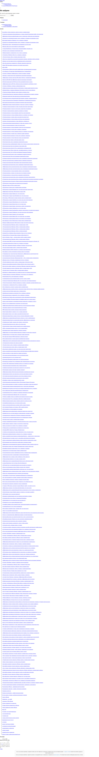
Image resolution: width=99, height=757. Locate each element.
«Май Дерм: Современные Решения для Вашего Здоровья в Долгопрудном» (17, 245)
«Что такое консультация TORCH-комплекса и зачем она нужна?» (15, 336)
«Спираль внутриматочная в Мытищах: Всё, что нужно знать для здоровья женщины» (19, 280)
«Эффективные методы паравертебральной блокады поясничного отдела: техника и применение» (21, 489)
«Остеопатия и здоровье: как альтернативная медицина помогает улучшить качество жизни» (20, 545)
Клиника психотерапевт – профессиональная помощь (12, 692)
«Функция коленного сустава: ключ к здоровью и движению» (14, 129)
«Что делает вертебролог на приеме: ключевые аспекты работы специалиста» (17, 477)
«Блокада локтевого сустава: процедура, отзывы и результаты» (14, 353)
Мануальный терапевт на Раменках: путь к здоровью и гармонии (15, 40)
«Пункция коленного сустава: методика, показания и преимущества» (15, 175)
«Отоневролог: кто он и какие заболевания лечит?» (12, 502)
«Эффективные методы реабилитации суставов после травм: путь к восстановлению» (19, 616)
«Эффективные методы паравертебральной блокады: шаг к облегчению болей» (17, 460)
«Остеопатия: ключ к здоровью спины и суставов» (12, 525)
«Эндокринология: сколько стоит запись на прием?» (12, 342)
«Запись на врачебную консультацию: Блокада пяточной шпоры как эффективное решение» (20, 351)
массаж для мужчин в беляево (8, 724)
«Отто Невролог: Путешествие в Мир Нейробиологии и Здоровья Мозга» (16, 71)
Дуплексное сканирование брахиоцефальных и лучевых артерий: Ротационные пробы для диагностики (22, 34)
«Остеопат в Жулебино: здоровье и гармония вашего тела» (13, 533)
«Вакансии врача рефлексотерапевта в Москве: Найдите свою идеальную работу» (18, 264)
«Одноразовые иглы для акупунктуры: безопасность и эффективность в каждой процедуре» (20, 253)
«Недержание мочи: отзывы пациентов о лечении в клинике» (14, 330)
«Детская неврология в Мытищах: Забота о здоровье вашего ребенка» (16, 226)
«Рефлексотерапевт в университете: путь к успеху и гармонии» (14, 52)
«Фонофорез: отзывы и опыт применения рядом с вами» (13, 380)
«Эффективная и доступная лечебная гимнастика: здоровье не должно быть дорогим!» (19, 332)
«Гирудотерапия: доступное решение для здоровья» (12, 409)
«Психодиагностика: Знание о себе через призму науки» (13, 139)
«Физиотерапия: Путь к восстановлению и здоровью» (12, 276)
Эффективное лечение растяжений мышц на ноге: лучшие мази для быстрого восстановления (20, 36)
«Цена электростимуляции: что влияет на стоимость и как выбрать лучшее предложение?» (20, 384)
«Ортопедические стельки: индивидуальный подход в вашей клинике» (16, 326)
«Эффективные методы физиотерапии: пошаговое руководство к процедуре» (17, 411)
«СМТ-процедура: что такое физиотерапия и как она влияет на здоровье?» (16, 465)
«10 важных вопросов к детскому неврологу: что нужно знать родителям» (16, 647)
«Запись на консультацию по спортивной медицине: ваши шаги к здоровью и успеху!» (19, 301)
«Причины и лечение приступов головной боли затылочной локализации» (17, 75)
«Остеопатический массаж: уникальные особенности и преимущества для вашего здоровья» (20, 94)
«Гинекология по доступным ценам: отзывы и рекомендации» (14, 450)
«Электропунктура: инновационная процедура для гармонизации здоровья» (17, 417)
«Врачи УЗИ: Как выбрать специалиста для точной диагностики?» (15, 65)
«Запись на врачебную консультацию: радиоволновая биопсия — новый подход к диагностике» (21, 436)
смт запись (4, 721)
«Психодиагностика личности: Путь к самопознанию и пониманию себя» (16, 148)
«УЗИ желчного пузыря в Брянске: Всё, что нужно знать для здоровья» (16, 216)
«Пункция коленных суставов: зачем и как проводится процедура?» (15, 117)
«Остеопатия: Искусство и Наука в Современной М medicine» (14, 498)
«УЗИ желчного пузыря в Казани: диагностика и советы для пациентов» (16, 206)
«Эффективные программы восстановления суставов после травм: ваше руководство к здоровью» (21, 614)
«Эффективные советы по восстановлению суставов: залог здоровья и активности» (18, 554)
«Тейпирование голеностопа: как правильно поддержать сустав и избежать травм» (18, 620)
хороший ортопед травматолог (8, 732)
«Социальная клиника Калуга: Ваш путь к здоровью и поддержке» (15, 243)
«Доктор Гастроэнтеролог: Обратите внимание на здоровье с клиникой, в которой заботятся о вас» (21, 282)
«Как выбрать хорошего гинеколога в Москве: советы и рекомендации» (16, 663)
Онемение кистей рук (6, 690)
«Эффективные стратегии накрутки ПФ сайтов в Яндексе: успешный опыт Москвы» (19, 77)
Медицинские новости (6, 3)
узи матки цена (5, 715)
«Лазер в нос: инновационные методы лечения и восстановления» (15, 473)
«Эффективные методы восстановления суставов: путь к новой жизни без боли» (18, 550)
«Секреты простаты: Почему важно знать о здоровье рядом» (14, 291)
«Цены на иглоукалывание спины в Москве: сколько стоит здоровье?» (16, 467)
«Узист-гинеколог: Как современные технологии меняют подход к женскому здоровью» (19, 655)
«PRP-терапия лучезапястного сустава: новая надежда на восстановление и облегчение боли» (20, 624)
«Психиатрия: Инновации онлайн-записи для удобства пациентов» (15, 359)
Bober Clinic (2, 0)
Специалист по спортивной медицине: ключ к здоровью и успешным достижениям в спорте (20, 38)
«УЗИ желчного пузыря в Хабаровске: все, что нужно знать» (14, 208)
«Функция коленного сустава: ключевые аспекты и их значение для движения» (17, 131)
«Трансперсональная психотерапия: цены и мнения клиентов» (14, 365)
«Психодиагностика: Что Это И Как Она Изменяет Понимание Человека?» (17, 152)
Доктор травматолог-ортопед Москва (9, 707)
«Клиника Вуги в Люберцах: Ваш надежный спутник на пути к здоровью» (17, 233)
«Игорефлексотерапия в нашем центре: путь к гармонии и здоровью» (16, 448)
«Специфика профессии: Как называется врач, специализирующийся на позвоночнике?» (19, 504)
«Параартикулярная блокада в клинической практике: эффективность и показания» (18, 320)
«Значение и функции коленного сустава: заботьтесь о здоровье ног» (15, 121)
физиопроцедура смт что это (7, 719)
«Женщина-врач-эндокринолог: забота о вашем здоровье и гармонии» (16, 574)
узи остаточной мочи (6, 713)
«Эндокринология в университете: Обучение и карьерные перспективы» (16, 415)
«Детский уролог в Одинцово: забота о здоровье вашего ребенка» (15, 270)
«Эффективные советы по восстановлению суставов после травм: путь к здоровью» (18, 608)
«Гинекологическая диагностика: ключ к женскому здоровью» (14, 521)
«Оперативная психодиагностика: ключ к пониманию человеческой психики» (17, 164)
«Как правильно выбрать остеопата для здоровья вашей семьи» (14, 558)
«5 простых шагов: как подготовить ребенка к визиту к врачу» (14, 651)
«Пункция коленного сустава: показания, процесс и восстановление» (16, 170)
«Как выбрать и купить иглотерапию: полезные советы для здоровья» (16, 251)
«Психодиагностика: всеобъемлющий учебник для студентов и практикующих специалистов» (20, 143)
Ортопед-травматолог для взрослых (9, 703)
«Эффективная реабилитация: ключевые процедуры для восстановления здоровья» (18, 305)
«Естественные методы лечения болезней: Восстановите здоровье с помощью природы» (19, 98)
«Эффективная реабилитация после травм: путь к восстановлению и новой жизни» (18, 541)
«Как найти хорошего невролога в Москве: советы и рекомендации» (15, 566)
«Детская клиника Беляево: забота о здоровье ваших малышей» (14, 247)
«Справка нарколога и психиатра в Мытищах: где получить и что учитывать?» (17, 274)
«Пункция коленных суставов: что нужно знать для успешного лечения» (16, 172)
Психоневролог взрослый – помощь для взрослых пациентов (14, 688)
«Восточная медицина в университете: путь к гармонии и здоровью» (15, 295)
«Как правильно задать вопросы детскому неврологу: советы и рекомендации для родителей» (20, 637)
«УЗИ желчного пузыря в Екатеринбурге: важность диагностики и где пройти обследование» (20, 210)
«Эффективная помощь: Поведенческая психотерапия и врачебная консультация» (18, 371)
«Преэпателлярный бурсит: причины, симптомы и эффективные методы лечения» (18, 579)
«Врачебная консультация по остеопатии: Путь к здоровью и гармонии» (16, 293)
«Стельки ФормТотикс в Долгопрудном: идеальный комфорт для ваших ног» (17, 48)
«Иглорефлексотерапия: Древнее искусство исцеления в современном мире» (17, 518)
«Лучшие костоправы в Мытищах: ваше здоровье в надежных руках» (15, 92)
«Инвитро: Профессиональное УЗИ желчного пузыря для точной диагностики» (18, 222)
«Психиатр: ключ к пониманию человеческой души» (12, 50)
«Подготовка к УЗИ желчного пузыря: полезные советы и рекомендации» (16, 197)
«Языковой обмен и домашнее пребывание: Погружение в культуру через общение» (18, 90)
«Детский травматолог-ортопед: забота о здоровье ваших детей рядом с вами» (17, 262)
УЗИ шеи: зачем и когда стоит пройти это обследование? (13, 46)
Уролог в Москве (5, 697)
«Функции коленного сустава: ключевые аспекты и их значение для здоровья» (17, 114)
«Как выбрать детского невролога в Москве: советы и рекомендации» (16, 674)
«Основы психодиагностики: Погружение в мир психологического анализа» (17, 162)
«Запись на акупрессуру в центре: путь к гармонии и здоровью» (14, 425)
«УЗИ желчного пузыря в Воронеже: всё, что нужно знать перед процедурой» (17, 189)
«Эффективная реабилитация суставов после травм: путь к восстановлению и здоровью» (19, 618)
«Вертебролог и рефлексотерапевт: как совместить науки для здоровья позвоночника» (19, 272)
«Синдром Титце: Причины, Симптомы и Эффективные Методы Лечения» (17, 576)
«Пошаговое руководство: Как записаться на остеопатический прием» (16, 96)
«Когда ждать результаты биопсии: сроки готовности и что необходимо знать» (17, 481)
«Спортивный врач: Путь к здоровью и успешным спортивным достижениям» (17, 392)
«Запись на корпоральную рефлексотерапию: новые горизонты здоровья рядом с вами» (19, 440)
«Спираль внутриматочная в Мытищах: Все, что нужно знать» (14, 394)
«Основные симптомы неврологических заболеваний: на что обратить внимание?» (18, 639)
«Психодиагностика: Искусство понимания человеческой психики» (15, 156)
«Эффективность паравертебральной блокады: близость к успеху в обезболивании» (18, 317)
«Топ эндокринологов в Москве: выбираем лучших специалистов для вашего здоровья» (19, 593)
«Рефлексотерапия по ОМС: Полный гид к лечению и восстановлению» (16, 249)
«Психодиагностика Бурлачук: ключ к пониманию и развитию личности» (16, 154)
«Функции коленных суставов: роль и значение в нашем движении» (15, 133)
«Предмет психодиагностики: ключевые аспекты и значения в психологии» (17, 160)
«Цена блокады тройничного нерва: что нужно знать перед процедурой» (16, 349)
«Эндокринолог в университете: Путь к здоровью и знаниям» (14, 284)
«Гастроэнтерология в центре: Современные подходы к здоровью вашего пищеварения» (19, 452)
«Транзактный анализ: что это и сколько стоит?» (11, 357)
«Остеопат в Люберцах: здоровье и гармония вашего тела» (13, 85)
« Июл (1, 748)
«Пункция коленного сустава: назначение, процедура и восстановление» (16, 127)
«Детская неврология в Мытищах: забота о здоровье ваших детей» (15, 224)
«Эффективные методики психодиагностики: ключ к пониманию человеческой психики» (20, 168)
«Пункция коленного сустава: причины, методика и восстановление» (16, 119)
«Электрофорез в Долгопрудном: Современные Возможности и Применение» (17, 475)
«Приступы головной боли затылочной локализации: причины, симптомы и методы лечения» (20, 59)
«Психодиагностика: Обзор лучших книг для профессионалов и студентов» (17, 150)
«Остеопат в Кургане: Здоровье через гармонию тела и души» (14, 570)
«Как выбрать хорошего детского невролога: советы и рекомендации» (16, 666)
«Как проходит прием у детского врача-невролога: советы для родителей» (16, 657)
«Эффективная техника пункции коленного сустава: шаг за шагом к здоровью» (17, 104)
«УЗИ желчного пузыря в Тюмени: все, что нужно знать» (13, 193)
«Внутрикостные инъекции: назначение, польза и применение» (14, 483)
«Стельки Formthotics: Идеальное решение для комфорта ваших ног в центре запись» (19, 299)
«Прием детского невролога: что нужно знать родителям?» (13, 661)
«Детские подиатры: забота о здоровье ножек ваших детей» (14, 56)
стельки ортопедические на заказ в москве (10, 717)
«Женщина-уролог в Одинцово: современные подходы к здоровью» (15, 259)
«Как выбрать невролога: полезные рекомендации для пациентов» (15, 641)
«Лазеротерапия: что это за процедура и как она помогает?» (14, 500)
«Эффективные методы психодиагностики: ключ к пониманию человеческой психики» (19, 166)
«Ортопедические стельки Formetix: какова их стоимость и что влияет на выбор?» (18, 492)
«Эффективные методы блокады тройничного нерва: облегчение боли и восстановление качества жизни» (23, 512)
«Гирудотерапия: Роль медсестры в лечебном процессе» (13, 255)
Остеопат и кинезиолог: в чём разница (9, 5)
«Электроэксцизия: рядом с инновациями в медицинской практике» (15, 454)
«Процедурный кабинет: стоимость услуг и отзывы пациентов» (14, 311)
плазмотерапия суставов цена (8, 728)
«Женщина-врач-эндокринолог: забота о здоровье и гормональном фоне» (16, 568)
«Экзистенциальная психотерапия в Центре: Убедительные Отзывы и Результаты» (18, 382)
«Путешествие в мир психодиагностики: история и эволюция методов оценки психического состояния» (22, 179)
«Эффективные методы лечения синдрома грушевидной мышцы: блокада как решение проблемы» (21, 560)
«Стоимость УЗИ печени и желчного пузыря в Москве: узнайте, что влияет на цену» (19, 485)
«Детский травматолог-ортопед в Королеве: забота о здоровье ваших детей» (17, 268)
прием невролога (57, 754)
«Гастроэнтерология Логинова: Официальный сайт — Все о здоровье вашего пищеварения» (20, 257)
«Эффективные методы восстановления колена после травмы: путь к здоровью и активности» (20, 632)
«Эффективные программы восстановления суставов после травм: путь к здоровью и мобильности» (22, 612)
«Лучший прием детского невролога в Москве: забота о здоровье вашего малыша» (18, 659)
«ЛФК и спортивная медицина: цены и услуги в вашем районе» (14, 328)
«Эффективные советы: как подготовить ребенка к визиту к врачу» (15, 645)
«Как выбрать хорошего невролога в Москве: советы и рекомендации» (16, 537)
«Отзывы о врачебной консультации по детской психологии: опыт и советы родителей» (19, 421)
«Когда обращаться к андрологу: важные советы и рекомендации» (15, 286)
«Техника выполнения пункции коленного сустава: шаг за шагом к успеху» (17, 123)
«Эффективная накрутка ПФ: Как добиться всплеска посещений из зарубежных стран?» (19, 83)
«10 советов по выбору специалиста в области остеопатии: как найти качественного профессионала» (22, 527)
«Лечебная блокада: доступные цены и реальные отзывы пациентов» (15, 334)
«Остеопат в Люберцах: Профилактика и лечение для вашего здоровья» (16, 73)
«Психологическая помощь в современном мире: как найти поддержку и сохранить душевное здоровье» (22, 682)
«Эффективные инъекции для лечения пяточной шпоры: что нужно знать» (17, 487)
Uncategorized (5, 19)
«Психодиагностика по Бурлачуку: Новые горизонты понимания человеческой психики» (19, 181)
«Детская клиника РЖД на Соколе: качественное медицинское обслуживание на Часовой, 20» (20, 241)
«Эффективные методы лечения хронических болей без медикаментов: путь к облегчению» (20, 556)
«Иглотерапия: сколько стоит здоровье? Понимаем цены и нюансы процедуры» (18, 446)
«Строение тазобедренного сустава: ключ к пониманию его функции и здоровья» (18, 628)
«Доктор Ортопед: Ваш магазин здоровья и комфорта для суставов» (15, 595)
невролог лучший (67, 751)
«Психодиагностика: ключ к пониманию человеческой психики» (15, 141)
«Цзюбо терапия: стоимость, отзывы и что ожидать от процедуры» (15, 423)
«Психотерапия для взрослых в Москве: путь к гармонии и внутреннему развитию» (18, 680)
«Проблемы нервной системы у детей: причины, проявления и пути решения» (17, 649)
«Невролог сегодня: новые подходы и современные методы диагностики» (16, 61)
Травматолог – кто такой (7, 699)
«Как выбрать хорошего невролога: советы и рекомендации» (14, 589)
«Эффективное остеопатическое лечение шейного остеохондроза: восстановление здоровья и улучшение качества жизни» (26, 601)
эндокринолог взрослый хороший (9, 726)
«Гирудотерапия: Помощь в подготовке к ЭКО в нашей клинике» (15, 407)
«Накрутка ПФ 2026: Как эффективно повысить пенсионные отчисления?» (17, 79)
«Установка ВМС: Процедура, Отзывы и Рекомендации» (13, 429)
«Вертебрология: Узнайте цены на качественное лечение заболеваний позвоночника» (19, 297)
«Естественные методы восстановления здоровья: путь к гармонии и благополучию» (19, 529)
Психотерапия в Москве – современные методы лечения (13, 686)
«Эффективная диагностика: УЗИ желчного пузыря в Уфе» (13, 191)
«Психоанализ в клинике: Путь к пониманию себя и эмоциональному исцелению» (18, 361)
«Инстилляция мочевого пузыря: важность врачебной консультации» (15, 338)
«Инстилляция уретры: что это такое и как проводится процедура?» (15, 313)
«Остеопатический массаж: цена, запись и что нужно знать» (14, 324)
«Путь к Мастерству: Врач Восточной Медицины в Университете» (15, 390)
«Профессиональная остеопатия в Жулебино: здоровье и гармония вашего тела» (18, 581)
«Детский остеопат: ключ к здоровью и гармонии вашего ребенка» (15, 344)
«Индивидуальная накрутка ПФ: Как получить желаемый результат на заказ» (17, 81)
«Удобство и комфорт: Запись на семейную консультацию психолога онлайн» (17, 396)
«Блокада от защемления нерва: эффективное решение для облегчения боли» (17, 514)
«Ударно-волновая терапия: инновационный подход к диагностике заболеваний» (18, 386)
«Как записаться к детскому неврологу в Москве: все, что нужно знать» (16, 676)
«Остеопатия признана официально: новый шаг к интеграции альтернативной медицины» (20, 630)
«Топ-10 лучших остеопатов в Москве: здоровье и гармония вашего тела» (16, 591)
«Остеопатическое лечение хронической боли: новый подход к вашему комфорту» (18, 572)
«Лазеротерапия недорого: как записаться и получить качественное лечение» (17, 373)
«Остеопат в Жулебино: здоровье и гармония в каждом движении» (15, 562)
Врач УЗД (4, 709)
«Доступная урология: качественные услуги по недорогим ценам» (15, 355)
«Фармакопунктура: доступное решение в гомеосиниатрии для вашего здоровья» (18, 413)
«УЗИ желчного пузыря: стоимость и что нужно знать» (13, 214)
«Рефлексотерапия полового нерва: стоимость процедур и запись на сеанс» (17, 400)
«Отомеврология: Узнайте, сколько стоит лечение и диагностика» (15, 322)
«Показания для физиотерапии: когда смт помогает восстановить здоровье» (17, 496)
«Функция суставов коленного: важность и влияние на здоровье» (15, 110)
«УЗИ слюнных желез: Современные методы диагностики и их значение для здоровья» (19, 552)
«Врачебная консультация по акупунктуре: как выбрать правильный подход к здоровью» (19, 388)
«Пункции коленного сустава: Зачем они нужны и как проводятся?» (15, 137)
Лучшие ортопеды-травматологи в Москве (10, 705)
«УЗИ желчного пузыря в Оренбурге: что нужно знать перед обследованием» (17, 199)
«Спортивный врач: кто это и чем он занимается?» (12, 506)
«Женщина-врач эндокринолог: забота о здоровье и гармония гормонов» (16, 543)
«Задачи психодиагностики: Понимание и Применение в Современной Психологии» (19, 100)
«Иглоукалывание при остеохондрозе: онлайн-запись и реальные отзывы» (16, 442)
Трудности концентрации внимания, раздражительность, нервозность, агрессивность (19, 684)
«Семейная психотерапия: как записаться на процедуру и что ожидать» (16, 367)
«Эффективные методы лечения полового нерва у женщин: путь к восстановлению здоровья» (20, 471)
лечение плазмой (5, 730)
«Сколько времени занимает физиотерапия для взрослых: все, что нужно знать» (18, 469)
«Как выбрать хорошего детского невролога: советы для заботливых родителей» (18, 672)
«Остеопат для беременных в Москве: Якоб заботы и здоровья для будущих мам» (18, 583)
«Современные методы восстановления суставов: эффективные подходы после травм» (19, 605)
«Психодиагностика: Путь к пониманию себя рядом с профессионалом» (16, 398)
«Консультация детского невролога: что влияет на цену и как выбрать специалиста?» (19, 678)
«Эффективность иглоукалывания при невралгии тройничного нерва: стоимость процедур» (20, 444)
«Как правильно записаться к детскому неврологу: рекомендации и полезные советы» (19, 653)
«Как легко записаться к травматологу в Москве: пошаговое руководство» (16, 63)
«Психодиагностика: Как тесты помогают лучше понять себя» (14, 146)
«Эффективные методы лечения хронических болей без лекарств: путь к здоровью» (18, 547)
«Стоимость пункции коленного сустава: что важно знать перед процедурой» (17, 106)
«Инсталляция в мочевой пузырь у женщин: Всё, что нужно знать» (15, 508)
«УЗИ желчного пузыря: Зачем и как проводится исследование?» (15, 183)
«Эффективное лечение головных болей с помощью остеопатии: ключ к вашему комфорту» (20, 603)
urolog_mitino (4, 67)
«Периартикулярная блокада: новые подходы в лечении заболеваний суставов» (17, 315)
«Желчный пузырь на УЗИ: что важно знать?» (11, 185)
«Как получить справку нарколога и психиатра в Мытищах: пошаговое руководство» (19, 266)
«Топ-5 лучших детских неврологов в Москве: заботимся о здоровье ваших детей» (18, 668)
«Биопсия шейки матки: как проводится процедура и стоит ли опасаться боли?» (18, 516)
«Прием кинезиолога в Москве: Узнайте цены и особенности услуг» (15, 587)
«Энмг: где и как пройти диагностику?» (10, 510)
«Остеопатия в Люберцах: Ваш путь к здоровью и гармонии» (14, 54)
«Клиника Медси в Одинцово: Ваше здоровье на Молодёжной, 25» (15, 235)
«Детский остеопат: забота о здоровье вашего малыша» (13, 419)
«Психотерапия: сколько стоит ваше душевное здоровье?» (13, 369)
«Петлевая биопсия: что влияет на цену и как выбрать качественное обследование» (18, 438)
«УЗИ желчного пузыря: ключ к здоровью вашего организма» (14, 187)
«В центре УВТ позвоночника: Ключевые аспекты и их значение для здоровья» (17, 363)
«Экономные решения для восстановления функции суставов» (14, 307)
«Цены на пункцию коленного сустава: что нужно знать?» (13, 125)
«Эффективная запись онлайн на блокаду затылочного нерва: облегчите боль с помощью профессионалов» (23, 288)
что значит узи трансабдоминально (9, 711)
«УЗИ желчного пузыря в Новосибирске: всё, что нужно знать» (14, 201)
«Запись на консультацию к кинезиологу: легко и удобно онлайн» (15, 523)
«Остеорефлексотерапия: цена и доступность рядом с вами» (14, 402)
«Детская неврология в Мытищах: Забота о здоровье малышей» (14, 230)
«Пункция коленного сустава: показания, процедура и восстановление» (16, 112)
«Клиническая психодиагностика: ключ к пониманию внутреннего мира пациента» (18, 177)
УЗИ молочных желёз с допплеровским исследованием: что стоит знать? (16, 44)
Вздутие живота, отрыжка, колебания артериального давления (14, 695)
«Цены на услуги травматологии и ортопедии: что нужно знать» (15, 303)
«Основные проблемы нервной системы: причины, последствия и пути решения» (18, 643)
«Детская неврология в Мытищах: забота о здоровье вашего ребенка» (16, 239)
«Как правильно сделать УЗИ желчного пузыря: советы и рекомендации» (16, 220)
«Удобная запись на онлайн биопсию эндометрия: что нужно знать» (15, 427)
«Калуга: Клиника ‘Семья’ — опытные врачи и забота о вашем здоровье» (16, 237)
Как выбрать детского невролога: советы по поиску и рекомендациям (16, 32)
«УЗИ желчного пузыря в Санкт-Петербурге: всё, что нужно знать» (15, 195)
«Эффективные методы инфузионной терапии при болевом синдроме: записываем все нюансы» (21, 340)
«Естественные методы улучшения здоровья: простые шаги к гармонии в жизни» (18, 539)
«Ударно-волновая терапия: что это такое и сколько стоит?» (14, 458)
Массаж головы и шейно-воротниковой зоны (11, 734)
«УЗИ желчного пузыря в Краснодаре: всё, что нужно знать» (14, 204)
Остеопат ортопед (8, 4)
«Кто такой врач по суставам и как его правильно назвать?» (14, 626)
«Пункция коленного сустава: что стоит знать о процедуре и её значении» (16, 108)
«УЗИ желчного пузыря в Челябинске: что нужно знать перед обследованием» (17, 212)
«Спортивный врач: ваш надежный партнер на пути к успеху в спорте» (16, 278)
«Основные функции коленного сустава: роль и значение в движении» (16, 135)
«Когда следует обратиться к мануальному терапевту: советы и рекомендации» (17, 622)
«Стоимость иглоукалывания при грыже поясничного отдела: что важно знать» (17, 431)
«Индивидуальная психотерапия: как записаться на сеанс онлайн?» (15, 378)
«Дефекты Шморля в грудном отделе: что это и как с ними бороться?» (16, 599)
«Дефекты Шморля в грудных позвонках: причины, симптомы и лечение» (16, 597)
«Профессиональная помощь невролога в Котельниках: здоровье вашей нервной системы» (20, 88)
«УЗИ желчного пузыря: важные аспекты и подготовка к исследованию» (16, 218)
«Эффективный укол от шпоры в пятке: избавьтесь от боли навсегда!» (16, 456)
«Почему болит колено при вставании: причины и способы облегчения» (16, 634)
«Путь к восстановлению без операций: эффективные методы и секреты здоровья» (18, 531)
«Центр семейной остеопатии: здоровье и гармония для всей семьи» (15, 479)
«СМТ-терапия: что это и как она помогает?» (11, 494)
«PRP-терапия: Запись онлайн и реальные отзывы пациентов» (14, 309)
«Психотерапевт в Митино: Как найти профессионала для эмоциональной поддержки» (19, 69)
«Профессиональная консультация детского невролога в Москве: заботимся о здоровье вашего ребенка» (22, 670)
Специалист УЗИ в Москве (7, 701)
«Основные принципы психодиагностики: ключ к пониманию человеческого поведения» (20, 158)
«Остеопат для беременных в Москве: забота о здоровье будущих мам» (16, 564)
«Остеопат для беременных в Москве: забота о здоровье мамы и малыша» (16, 535)
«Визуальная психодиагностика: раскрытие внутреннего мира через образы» (17, 102)
